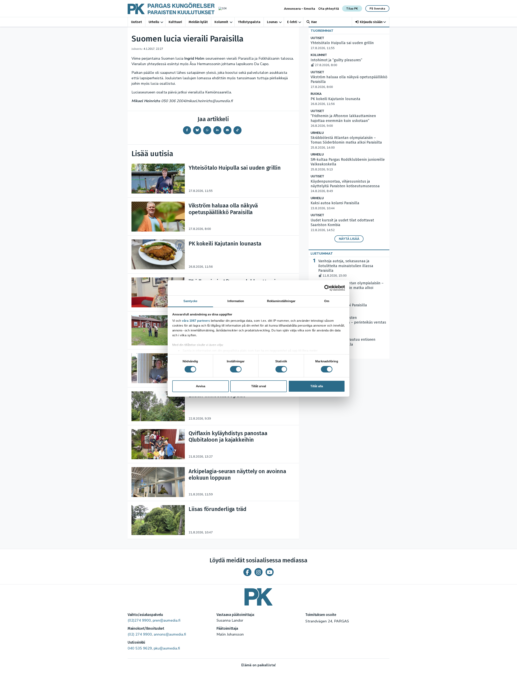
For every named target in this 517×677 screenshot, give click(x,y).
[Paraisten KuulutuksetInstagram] (258, 572)
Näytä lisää (349, 239)
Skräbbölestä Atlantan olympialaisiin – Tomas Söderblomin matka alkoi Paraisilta (346, 142)
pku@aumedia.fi (167, 648)
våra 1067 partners (196, 320)
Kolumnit (221, 22)
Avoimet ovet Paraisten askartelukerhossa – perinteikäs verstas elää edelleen (352, 324)
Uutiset (136, 22)
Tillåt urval (258, 386)
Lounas (272, 22)
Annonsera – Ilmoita (299, 8)
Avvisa (200, 386)
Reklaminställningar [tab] (281, 301)
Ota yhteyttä (328, 8)
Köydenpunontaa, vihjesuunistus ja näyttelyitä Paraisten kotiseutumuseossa (345, 186)
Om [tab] (326, 301)
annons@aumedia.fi (170, 634)
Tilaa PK (352, 9)
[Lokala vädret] (220, 8)
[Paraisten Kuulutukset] (258, 595)
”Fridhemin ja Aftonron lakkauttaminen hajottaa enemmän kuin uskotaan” (343, 121)
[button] (370, 22)
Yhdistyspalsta (249, 22)
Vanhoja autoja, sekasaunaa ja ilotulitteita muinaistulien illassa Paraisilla (345, 268)
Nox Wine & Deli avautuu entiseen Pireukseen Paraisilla (346, 344)
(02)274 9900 (139, 620)
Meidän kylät (198, 22)
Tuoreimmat (322, 31)
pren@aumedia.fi (166, 620)
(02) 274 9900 (140, 634)
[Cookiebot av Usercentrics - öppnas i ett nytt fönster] (327, 288)
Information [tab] (235, 301)
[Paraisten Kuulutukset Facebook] (247, 572)
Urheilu (154, 22)
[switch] (236, 369)
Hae (314, 22)
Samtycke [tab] (190, 301)
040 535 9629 (140, 648)
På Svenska (377, 9)
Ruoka (316, 94)
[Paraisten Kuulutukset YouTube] (270, 572)
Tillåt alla (316, 386)
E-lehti (292, 22)
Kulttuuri (175, 22)
